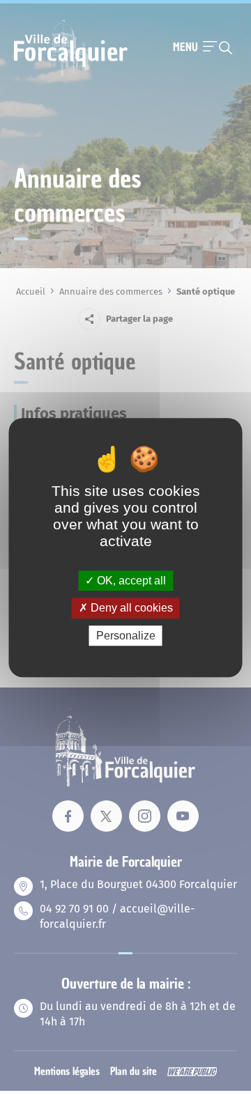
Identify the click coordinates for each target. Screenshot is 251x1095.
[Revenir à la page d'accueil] (71, 74)
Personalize (125, 636)
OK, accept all (130, 581)
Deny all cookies (130, 608)
